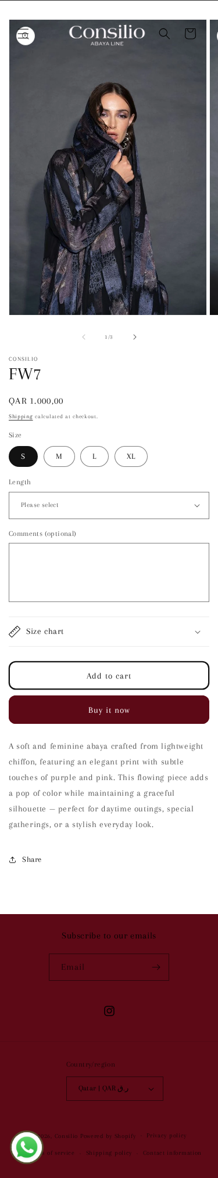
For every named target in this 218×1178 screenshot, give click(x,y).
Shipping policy (109, 1153)
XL (131, 456)
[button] (23, 33)
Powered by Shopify (108, 1135)
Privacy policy (166, 1135)
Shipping (21, 416)
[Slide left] (84, 337)
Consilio (66, 1135)
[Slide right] (135, 337)
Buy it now (109, 710)
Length (20, 482)
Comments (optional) (43, 534)
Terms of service (51, 1153)
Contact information (172, 1153)
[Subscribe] (156, 967)
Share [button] (32, 859)
